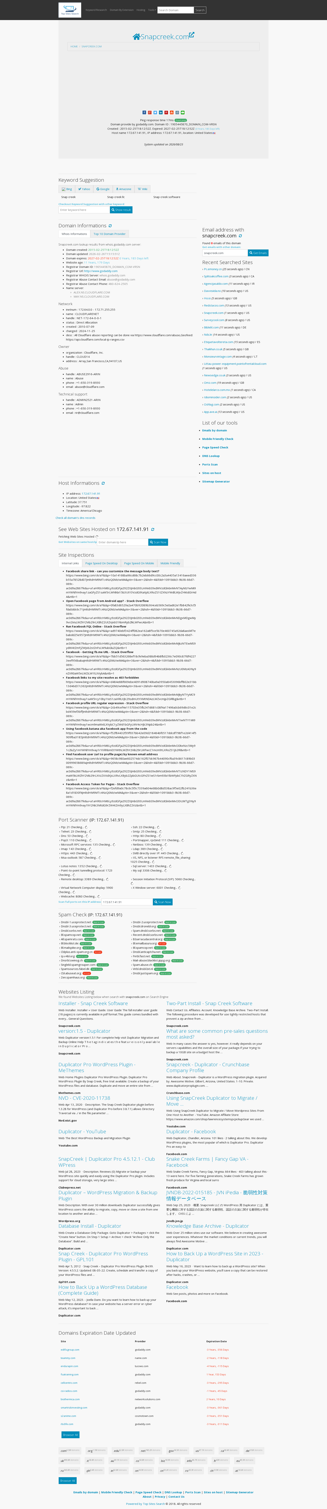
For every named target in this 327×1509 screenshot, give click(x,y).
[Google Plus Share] (149, 112)
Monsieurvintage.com (218, 356)
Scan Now (159, 542)
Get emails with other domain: (221, 247)
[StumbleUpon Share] (171, 112)
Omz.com (210, 382)
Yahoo (85, 189)
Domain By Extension (122, 10)
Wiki (144, 189)
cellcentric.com (69, 1382)
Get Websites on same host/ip (77, 542)
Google (104, 189)
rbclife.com (67, 1424)
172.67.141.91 (91, 493)
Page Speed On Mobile (139, 563)
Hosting (141, 10)
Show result (122, 210)
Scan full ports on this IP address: (79, 901)
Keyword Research (96, 10)
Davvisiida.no (212, 291)
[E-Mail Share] (182, 112)
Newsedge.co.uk (214, 375)
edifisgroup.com (70, 1349)
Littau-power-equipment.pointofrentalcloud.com (235, 364)
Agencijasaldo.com (216, 283)
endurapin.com (69, 1366)
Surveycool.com (214, 320)
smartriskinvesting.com (74, 1407)
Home (74, 46)
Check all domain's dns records (75, 518)
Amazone (124, 189)
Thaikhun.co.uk (213, 349)
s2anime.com (68, 1416)
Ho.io (207, 298)
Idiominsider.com (215, 397)
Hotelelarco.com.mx (217, 390)
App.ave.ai (210, 412)
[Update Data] (109, 225)
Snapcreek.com (92, 46)
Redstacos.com (214, 305)
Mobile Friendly (170, 563)
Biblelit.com (211, 327)
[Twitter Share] (155, 112)
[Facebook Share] (144, 112)
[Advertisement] (163, 80)
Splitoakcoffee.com (216, 276)
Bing (68, 189)
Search (200, 10)
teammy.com (68, 1358)
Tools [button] (151, 10)
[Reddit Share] (177, 112)
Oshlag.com (211, 404)
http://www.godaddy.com (101, 271)
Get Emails (259, 253)
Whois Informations (74, 234)
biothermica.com (70, 1399)
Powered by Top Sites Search (145, 1504)
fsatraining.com (70, 1374)
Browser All (70, 1435)
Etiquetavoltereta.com (218, 342)
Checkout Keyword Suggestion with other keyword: (91, 204)
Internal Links (70, 563)
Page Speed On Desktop (101, 563)
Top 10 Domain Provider (109, 234)
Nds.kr (208, 334)
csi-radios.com (69, 1391)
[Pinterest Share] (166, 112)
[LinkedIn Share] (160, 112)
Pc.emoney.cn (213, 269)
